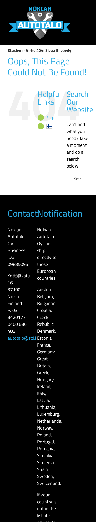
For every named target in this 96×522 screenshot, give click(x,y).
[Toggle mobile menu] (86, 8)
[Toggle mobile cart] (86, 26)
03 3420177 (17, 314)
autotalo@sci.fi (22, 338)
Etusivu (14, 50)
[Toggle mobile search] (86, 17)
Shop (50, 117)
